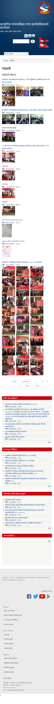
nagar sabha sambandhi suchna (13, 241)
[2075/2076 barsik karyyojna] (7, 230)
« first (14, 381)
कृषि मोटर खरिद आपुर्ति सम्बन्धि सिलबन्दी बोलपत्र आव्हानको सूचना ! (25, 505)
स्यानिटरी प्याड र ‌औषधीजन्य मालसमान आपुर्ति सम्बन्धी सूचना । (23, 523)
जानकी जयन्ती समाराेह (9, 128)
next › (28, 385)
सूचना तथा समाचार (9, 610)
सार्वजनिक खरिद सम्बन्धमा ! (13, 500)
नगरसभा (4, 202)
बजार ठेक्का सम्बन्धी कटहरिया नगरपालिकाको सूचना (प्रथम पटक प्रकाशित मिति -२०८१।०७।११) (24, 511)
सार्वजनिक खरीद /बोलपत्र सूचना (13, 615)
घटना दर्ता (7, 634)
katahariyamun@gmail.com (15, 690)
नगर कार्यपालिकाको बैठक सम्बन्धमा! (16, 431)
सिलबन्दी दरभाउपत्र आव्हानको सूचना (16, 518)
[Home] (44, 7)
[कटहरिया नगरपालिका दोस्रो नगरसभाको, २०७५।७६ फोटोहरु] (8, 271)
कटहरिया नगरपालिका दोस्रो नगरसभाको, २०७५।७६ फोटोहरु (22, 262)
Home (6, 60)
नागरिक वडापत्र (8, 644)
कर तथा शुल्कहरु (9, 624)
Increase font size (26, 36)
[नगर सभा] (8, 175)
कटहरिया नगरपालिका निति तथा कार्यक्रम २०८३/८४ (20, 404)
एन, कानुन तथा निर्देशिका (11, 620)
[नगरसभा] (8, 210)
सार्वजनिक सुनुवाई (9, 667)
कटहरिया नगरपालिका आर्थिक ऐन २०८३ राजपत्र (19, 461)
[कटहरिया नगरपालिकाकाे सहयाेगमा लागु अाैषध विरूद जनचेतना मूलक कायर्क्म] (8, 118)
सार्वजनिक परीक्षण (9, 672)
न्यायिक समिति (8, 648)
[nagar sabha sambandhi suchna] (6, 251)
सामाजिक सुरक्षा (8, 639)
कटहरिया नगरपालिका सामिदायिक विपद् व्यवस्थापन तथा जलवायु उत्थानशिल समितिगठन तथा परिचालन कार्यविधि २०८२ (24, 472)
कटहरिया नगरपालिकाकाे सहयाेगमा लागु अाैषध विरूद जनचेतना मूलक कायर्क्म (27, 110)
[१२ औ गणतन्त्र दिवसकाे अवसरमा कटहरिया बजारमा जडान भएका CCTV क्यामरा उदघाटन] (8, 157)
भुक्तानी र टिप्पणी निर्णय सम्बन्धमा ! (15, 437)
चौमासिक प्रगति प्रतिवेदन (11, 663)
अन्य (49, 442)
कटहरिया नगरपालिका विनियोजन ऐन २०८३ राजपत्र (20, 455)
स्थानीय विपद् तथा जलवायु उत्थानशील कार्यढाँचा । (20, 466)
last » (38, 385)
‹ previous (25, 381)
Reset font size (30, 35)
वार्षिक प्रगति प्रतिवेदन (10, 658)
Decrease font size (33, 35)
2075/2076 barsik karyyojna (12, 220)
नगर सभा (5, 166)
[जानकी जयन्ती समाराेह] (8, 136)
